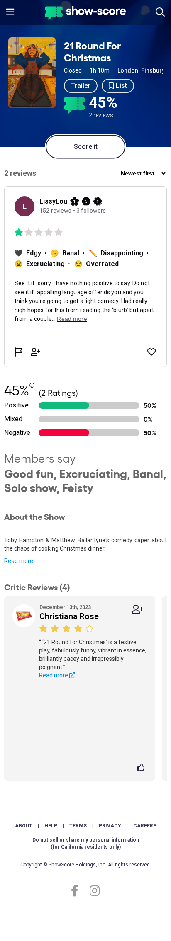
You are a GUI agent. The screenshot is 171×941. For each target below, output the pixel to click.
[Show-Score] (85, 14)
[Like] (142, 768)
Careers (144, 826)
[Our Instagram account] (93, 891)
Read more (18, 561)
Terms (78, 826)
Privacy (110, 826)
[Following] (138, 609)
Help (50, 826)
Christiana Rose (69, 616)
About (23, 826)
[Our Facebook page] (78, 891)
